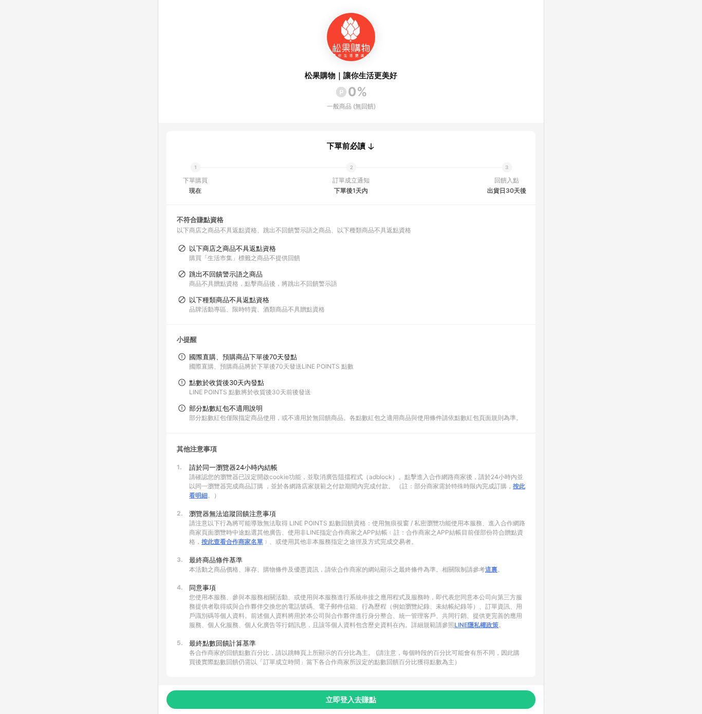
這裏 (491, 569)
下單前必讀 (346, 146)
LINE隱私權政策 (476, 625)
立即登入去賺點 (351, 699)
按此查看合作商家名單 (232, 541)
